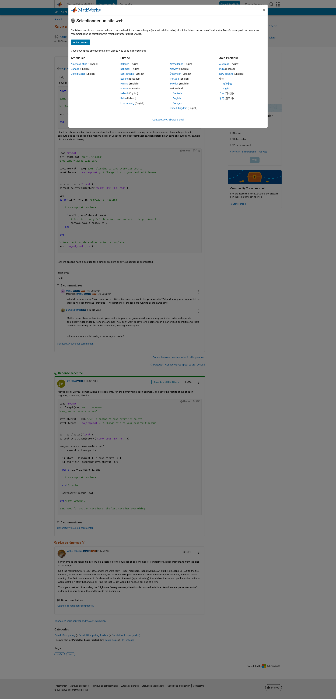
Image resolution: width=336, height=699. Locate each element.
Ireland (124, 93)
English (177, 98)
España (124, 78)
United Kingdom (178, 108)
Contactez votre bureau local (168, 119)
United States (78, 73)
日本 (221, 93)
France (124, 88)
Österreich (175, 73)
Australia (224, 64)
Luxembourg (127, 103)
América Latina (79, 64)
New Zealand (226, 73)
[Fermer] (263, 10)
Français (177, 103)
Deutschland (127, 73)
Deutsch (177, 93)
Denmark (125, 69)
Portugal (174, 78)
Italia (123, 98)
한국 (221, 98)
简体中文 (227, 83)
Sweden (174, 83)
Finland (124, 83)
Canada (75, 69)
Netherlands (176, 64)
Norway (174, 69)
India (222, 69)
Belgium (124, 64)
